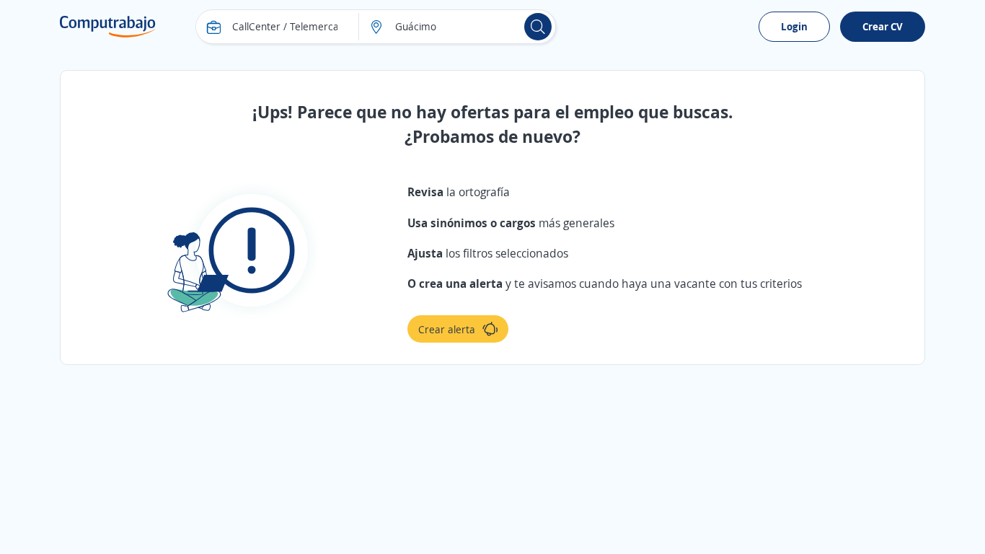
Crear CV (882, 26)
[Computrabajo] (108, 27)
